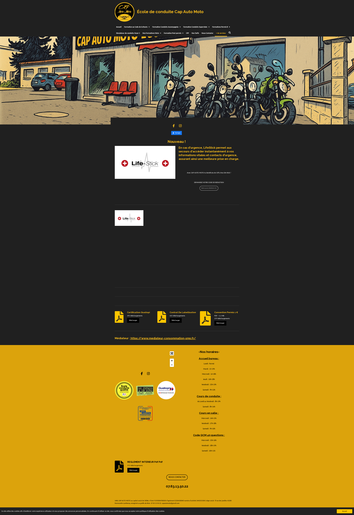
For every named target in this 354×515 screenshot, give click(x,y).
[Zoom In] (172, 361)
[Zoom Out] (172, 365)
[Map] (145, 359)
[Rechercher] (229, 33)
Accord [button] (344, 511)
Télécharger (133, 320)
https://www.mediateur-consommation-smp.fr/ (163, 338)
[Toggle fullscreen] (172, 353)
